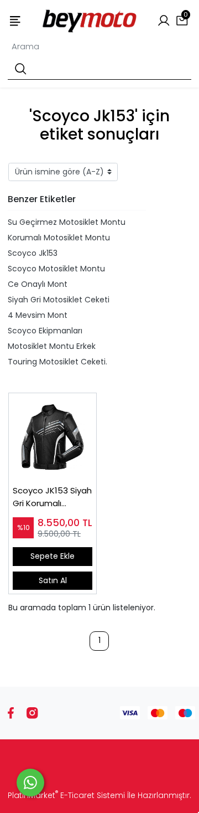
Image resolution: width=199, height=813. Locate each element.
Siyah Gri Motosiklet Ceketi (58, 299)
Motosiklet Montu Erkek (52, 346)
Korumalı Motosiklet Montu (59, 237)
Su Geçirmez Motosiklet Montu (66, 222)
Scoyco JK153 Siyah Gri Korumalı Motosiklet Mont (52, 497)
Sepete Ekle (52, 556)
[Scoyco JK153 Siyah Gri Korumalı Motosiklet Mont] (52, 437)
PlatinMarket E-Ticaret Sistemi (66, 795)
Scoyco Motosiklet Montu (56, 268)
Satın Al (53, 580)
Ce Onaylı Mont (37, 284)
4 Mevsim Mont (37, 315)
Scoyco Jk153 (32, 253)
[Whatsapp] (30, 782)
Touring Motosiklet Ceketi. (57, 361)
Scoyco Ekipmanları (45, 330)
